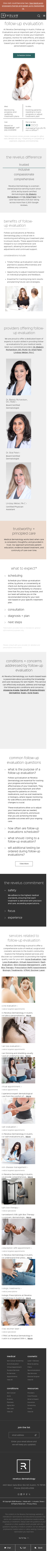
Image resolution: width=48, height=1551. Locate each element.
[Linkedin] (21, 1494)
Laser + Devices (33, 1361)
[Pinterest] (24, 1494)
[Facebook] (27, 1494)
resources (32, 1388)
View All (10, 1380)
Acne (9, 1396)
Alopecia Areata (11, 690)
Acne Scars (33, 692)
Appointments (12, 1376)
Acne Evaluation (33, 959)
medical (11, 1356)
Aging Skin (11, 1405)
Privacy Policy (32, 1504)
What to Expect (33, 1399)
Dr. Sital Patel (29, 197)
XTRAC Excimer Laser (34, 970)
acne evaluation (9, 1005)
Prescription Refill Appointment (30, 967)
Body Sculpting (32, 1364)
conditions (13, 1388)
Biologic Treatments (13, 970)
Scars (23, 692)
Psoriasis (10, 1402)
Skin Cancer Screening (15, 1361)
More (28, 1015)
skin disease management (14, 1167)
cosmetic (32, 1356)
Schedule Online (24, 55)
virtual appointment (10, 1086)
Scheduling (31, 1405)
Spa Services (32, 1373)
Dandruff (24, 690)
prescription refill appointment (15, 1248)
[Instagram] (18, 1494)
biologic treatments (10, 1288)
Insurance (31, 1402)
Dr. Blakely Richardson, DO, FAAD (25, 348)
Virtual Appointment (29, 962)
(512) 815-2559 (27, 1488)
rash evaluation (8, 1127)
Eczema (10, 1399)
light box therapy (9, 1207)
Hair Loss (10, 1408)
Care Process (32, 1396)
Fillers (29, 1367)
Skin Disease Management (27, 964)
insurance (9, 127)
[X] (29, 1494)
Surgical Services (13, 1370)
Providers (30, 1393)
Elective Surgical (33, 1376)
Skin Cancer (11, 1393)
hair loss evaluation (10, 1046)
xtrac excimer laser (10, 1328)
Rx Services (11, 1373)
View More (24, 863)
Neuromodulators (33, 1370)
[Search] (39, 15)
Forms (29, 1408)
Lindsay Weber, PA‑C (24, 352)
